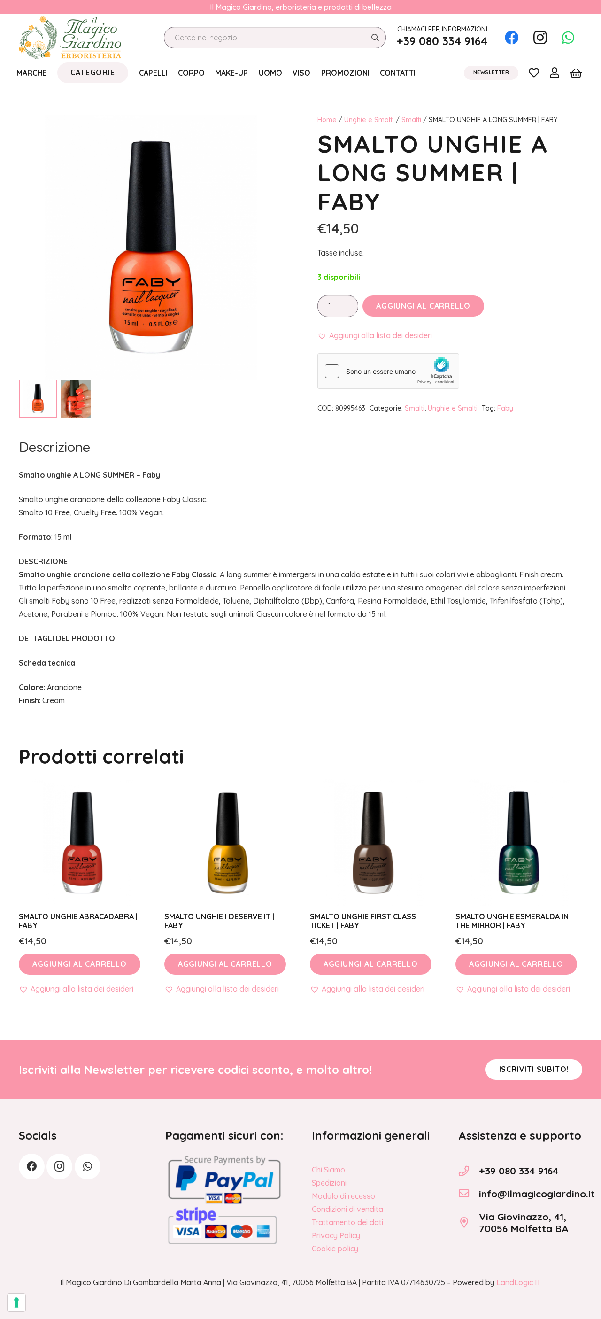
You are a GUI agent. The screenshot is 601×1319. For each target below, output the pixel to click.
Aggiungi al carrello (423, 305)
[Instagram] (540, 37)
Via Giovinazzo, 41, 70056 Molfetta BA (524, 1222)
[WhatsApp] (568, 37)
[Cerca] (374, 37)
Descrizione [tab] (54, 446)
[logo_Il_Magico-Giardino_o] (70, 37)
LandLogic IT (518, 1282)
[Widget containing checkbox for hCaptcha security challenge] (388, 371)
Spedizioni (329, 1182)
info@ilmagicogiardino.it (537, 1193)
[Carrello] (575, 73)
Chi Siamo (328, 1169)
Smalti (411, 120)
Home (327, 120)
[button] (374, 335)
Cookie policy (335, 1248)
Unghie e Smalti (369, 120)
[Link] (534, 72)
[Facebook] (512, 37)
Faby (505, 408)
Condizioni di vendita (347, 1209)
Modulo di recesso (343, 1196)
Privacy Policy (336, 1235)
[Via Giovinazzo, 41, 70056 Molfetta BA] (468, 1223)
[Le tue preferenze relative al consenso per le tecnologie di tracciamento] (16, 1302)
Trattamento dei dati (347, 1222)
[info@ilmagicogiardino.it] (468, 1193)
